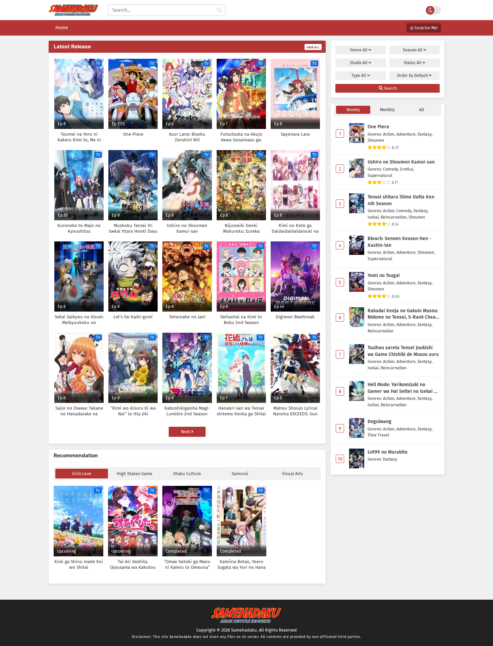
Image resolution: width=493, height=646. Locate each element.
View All (313, 47)
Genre (359, 50)
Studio (359, 62)
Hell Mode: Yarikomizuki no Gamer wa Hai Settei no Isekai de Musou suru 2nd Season (403, 388)
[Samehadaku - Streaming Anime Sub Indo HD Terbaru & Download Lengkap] (73, 12)
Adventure (406, 134)
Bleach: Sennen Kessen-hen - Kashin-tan (399, 242)
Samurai (240, 473)
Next (186, 431)
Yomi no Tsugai (384, 275)
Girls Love (81, 473)
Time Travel (378, 434)
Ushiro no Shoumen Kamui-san (401, 162)
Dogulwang (379, 421)
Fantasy (425, 134)
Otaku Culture (187, 473)
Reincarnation (393, 217)
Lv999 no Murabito (387, 452)
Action (388, 134)
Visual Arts (292, 473)
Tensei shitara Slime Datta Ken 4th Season (401, 200)
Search (390, 88)
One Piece (378, 127)
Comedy (390, 169)
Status (413, 62)
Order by (412, 75)
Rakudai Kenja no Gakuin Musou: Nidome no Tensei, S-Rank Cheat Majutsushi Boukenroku (403, 314)
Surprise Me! (426, 28)
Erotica (406, 169)
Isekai (373, 217)
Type (358, 75)
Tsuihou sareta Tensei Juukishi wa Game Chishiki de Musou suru (403, 351)
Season (413, 50)
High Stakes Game (134, 473)
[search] (220, 10)
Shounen (376, 140)
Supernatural (380, 175)
